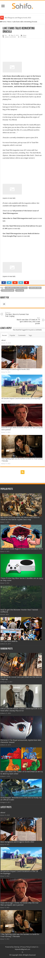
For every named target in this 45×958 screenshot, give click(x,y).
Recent (4, 335)
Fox (6, 35)
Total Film (20, 290)
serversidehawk (7, 290)
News (9, 22)
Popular (12, 335)
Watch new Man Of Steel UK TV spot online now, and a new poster (28, 320)
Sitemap (17, 947)
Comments (22, 335)
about (3, 340)
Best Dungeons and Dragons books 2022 (18, 18)
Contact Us (34, 947)
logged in (25, 330)
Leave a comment (10, 37)
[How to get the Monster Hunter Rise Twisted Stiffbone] (21, 597)
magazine (31, 79)
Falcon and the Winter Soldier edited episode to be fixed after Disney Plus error (21, 709)
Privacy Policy (25, 947)
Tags (30, 335)
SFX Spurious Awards (9, 641)
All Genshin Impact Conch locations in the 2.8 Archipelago (21, 398)
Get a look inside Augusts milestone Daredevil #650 (21, 549)
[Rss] (22, 472)
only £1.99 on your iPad (20, 94)
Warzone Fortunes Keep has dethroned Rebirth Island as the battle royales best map (19, 518)
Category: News (35, 288)
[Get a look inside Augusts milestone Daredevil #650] (21, 536)
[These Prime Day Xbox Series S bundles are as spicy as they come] (21, 565)
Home (4, 22)
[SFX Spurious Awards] (21, 628)
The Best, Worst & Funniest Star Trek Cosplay (17, 314)
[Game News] (22, 5)
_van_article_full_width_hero (16, 288)
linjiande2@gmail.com (22, 949)
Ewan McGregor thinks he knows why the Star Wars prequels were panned (19, 904)
